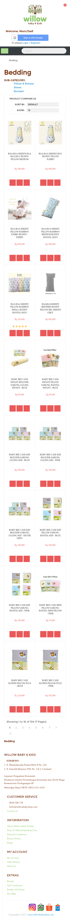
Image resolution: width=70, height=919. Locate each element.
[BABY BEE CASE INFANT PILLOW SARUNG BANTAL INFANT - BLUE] (50, 358)
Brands (10, 881)
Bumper (19, 91)
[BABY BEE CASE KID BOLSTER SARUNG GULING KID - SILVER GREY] (19, 509)
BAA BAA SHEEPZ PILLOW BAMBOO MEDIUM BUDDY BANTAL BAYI (50, 233)
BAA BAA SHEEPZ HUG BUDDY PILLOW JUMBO (50, 156)
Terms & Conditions (17, 834)
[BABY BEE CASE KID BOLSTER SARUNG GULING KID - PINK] (50, 433)
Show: (21, 110)
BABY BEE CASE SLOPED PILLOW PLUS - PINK (50, 683)
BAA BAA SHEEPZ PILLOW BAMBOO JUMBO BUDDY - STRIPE (19, 233)
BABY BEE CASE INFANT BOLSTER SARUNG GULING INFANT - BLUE (20, 383)
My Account (13, 857)
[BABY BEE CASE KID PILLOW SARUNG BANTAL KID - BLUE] (50, 509)
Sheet (17, 87)
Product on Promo (16, 889)
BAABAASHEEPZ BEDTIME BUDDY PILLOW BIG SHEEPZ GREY (50, 308)
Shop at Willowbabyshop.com (22, 830)
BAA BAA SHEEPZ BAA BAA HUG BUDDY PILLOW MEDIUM (19, 156)
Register (35, 42)
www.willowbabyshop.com (41, 914)
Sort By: (20, 104)
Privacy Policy (14, 838)
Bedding (13, 60)
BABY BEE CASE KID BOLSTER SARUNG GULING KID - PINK (50, 457)
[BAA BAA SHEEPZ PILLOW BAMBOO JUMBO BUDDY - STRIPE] (19, 208)
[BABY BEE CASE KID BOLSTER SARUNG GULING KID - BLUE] (19, 433)
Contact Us (12, 811)
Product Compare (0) (23, 98)
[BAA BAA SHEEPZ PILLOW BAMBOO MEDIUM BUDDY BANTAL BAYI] (50, 208)
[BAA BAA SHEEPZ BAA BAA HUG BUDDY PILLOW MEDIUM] (19, 132)
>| (10, 733)
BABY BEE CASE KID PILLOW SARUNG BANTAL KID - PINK (19, 608)
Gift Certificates (14, 885)
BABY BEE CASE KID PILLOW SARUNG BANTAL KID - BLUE (50, 533)
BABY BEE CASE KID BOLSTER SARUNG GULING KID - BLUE (19, 457)
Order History (13, 862)
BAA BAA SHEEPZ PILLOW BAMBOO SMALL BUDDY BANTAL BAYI (19, 308)
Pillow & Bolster (24, 83)
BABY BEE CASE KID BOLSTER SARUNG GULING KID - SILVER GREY (20, 534)
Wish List (11, 866)
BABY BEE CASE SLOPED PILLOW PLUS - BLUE (19, 683)
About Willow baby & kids (20, 826)
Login (25, 42)
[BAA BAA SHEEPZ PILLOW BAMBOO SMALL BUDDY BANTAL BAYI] (19, 283)
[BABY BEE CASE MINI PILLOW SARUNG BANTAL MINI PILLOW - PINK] (50, 584)
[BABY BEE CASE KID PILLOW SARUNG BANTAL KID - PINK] (19, 584)
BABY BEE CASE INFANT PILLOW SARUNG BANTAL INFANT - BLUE (50, 383)
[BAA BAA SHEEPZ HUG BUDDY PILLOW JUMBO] (50, 132)
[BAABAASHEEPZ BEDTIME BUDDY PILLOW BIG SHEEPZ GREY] (50, 283)
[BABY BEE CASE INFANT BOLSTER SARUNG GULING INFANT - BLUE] (19, 358)
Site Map (11, 893)
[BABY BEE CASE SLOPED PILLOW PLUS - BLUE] (19, 659)
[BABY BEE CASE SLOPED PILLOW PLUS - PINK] (50, 659)
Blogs (10, 842)
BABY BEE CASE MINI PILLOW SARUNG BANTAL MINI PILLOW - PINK (50, 609)
